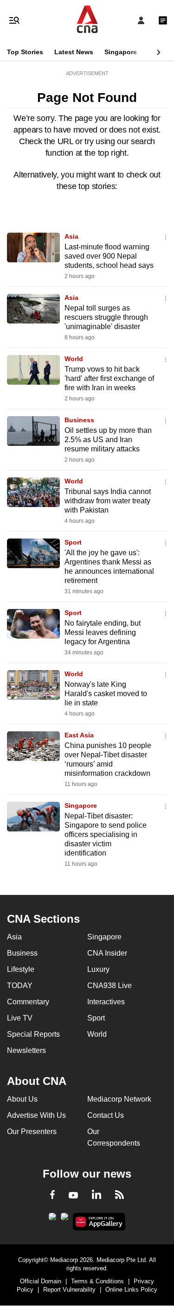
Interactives (106, 1002)
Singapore (120, 52)
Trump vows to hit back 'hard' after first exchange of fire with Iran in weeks (109, 378)
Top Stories (25, 52)
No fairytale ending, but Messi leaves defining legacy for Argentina (102, 632)
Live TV (19, 1018)
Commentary (28, 1002)
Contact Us (105, 1115)
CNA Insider (107, 953)
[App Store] (64, 1219)
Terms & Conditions (97, 1281)
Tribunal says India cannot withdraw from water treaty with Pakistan (107, 501)
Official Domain (40, 1281)
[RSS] (119, 1196)
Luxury (98, 969)
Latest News (73, 52)
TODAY (19, 985)
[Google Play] (52, 1219)
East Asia (79, 735)
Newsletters (26, 1050)
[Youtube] (73, 1195)
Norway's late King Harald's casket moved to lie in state (105, 693)
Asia (71, 236)
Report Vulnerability (69, 1289)
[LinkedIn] (96, 1196)
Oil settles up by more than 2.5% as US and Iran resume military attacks (108, 439)
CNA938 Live (109, 985)
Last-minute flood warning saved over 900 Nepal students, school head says (109, 256)
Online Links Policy (131, 1289)
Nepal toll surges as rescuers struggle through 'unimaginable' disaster (106, 317)
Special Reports (33, 1034)
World (73, 358)
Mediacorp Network (119, 1099)
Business (79, 420)
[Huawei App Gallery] (99, 1221)
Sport (73, 542)
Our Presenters (32, 1131)
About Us (22, 1099)
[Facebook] (52, 1196)
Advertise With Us (36, 1115)
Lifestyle (20, 969)
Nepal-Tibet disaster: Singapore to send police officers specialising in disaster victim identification (105, 834)
